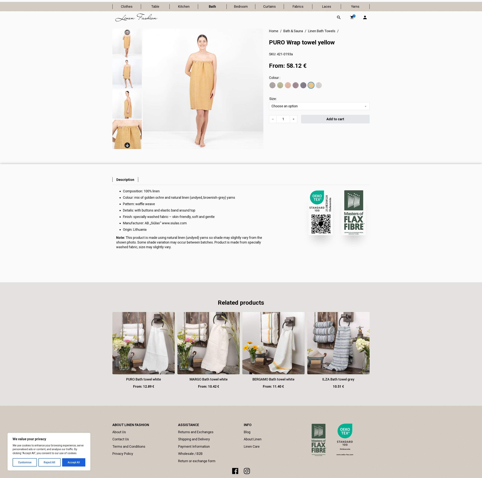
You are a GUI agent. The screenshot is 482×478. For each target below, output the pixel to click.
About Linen (253, 439)
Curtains (269, 6)
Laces (326, 6)
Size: (273, 99)
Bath (212, 6)
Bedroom (241, 6)
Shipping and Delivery (194, 439)
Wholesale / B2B (190, 454)
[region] (49, 451)
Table (155, 6)
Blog (247, 432)
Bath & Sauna (293, 31)
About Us (119, 432)
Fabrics (298, 6)
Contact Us (120, 439)
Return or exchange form (196, 461)
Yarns (355, 6)
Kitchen (184, 6)
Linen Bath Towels (321, 31)
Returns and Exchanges (196, 432)
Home (273, 31)
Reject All (49, 462)
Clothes (127, 6)
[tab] (125, 179)
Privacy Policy (122, 454)
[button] (352, 17)
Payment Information (194, 446)
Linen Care (252, 446)
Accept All (74, 462)
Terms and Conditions (128, 446)
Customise (24, 462)
